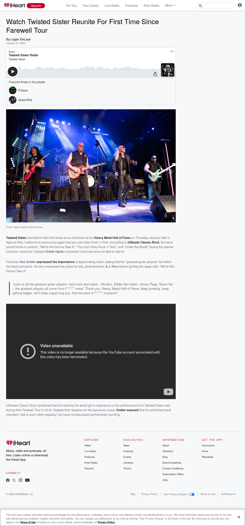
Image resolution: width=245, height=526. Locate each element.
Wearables (207, 457)
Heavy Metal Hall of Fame (112, 237)
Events (127, 457)
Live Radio (112, 5)
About (166, 445)
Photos (127, 468)
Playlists (89, 468)
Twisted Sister (16, 237)
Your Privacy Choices (175, 494)
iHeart (87, 445)
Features (128, 451)
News (126, 445)
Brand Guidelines (172, 462)
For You (71, 5)
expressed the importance (55, 262)
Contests (128, 462)
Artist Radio (151, 5)
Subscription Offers (173, 474)
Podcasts (131, 5)
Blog (165, 457)
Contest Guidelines (173, 468)
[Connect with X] (14, 480)
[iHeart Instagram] (20, 480)
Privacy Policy (149, 494)
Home (205, 451)
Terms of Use (207, 494)
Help (132, 494)
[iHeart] (14, 5)
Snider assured (127, 410)
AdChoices (227, 494)
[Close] (239, 517)
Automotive (208, 445)
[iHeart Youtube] (27, 480)
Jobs (165, 480)
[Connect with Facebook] (8, 480)
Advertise (168, 451)
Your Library (90, 5)
